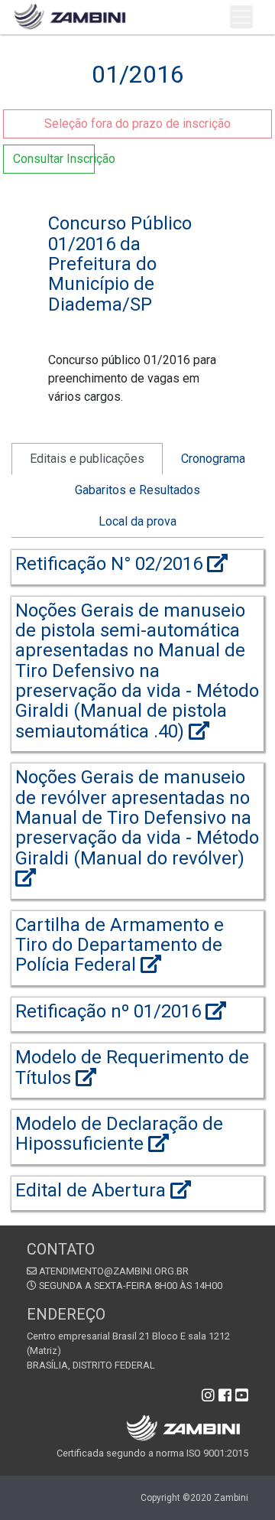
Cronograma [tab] (213, 458)
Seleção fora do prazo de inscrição (137, 123)
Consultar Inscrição (54, 158)
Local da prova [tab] (137, 521)
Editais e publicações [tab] (87, 458)
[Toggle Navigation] (241, 17)
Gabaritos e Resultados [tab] (137, 490)
